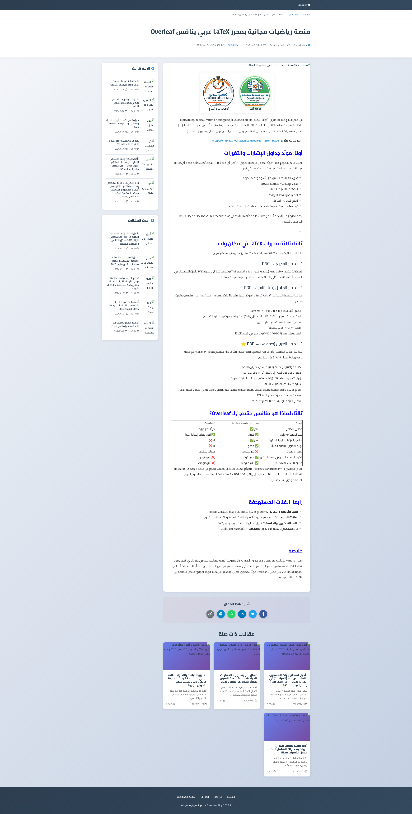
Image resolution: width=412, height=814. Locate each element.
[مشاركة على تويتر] (253, 614)
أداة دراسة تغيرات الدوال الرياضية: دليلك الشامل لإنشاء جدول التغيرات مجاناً (287, 749)
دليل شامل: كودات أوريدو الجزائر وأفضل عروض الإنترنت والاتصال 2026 (122, 123)
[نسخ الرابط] (210, 614)
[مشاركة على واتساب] (231, 614)
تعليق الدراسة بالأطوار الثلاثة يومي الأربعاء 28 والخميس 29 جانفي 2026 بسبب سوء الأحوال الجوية (187, 680)
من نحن (218, 797)
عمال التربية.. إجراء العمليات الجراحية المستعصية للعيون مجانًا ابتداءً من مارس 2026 (238, 678)
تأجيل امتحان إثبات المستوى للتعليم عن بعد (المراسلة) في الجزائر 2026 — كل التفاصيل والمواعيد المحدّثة (288, 680)
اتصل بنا (205, 797)
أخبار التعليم (232, 45)
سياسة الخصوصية (186, 797)
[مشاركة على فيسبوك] (263, 614)
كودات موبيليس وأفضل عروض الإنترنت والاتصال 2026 (123, 142)
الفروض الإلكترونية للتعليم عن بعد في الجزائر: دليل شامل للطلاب (124, 103)
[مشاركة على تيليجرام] (221, 614)
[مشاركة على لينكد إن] (242, 614)
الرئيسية (302, 4)
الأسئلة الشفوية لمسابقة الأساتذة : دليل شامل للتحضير (124, 83)
